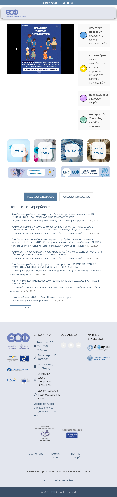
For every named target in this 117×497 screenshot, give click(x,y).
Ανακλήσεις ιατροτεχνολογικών (46, 220)
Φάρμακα (40, 270)
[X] (63, 345)
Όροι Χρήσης (36, 453)
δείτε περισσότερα (20, 307)
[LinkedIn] (78, 345)
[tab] (40, 196)
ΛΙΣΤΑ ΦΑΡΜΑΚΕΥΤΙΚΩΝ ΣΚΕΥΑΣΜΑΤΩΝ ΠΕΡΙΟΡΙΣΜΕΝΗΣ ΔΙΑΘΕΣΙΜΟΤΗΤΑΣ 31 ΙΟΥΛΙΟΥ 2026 (56, 282)
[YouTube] (71, 345)
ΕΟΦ (52, 492)
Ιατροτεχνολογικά (21, 220)
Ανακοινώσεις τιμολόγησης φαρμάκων (31, 300)
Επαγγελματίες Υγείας (74, 220)
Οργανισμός (18, 287)
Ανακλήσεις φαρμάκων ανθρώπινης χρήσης (67, 270)
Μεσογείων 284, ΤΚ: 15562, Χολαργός (46, 346)
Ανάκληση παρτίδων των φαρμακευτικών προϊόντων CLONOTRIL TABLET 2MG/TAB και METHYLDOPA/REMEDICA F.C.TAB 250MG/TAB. (54, 266)
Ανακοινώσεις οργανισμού (39, 287)
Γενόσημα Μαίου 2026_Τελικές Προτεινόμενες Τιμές (41, 297)
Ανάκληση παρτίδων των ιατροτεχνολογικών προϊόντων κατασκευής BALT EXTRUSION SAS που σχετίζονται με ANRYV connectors (54, 215)
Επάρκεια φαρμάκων (75, 287)
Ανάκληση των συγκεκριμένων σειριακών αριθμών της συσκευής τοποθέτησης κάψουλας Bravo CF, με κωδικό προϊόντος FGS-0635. (57, 253)
